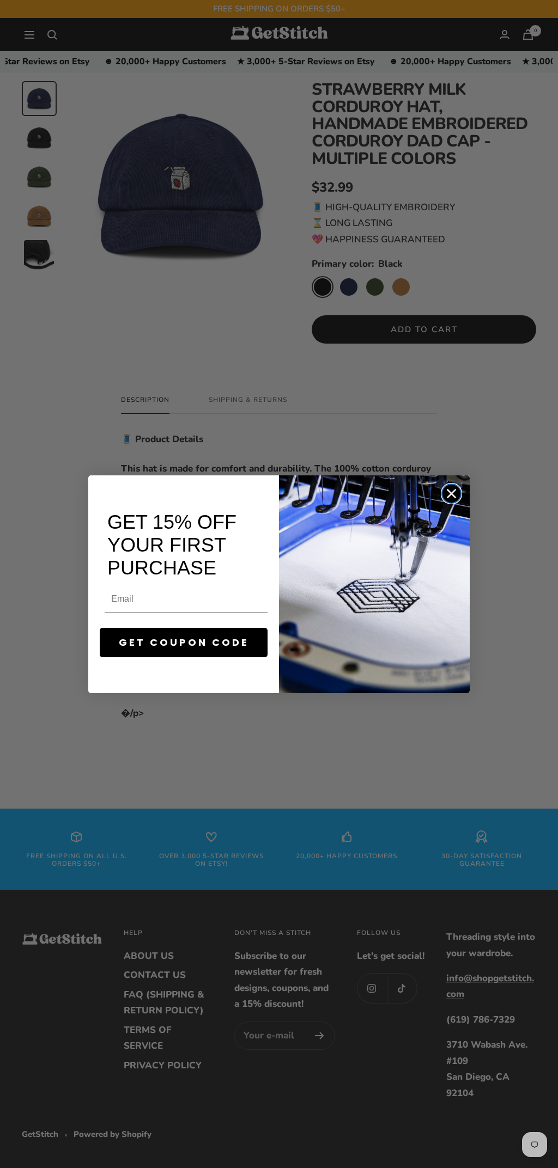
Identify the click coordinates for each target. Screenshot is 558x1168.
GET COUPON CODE (184, 642)
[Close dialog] (451, 493)
